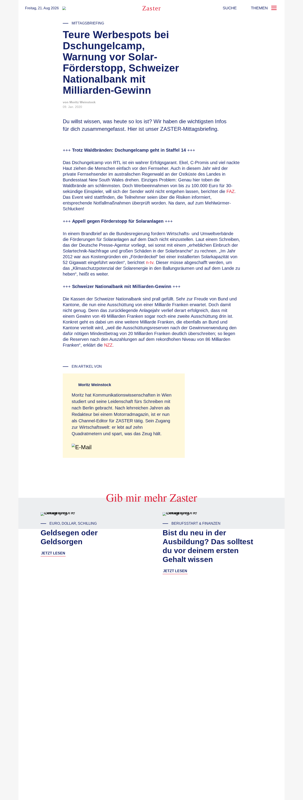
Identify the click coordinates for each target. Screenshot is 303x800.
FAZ (230, 191)
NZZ (108, 345)
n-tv (149, 262)
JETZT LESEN (53, 553)
